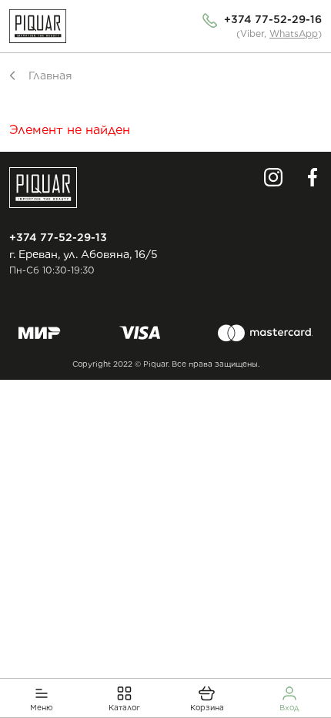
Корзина (207, 707)
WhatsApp (293, 33)
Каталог (124, 707)
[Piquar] (37, 26)
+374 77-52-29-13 (58, 237)
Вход (289, 707)
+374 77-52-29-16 (273, 19)
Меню (41, 707)
